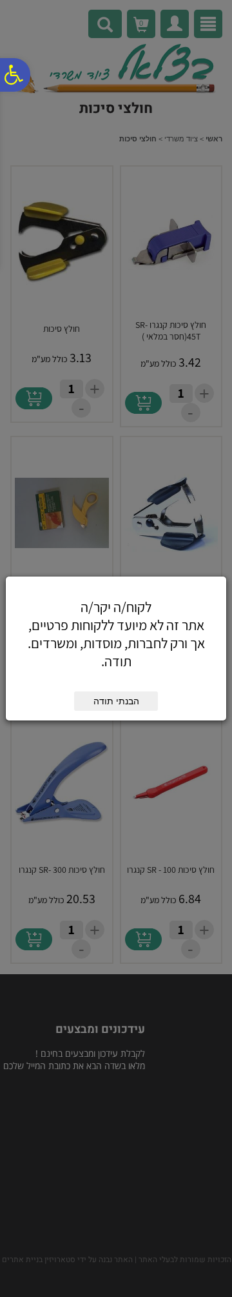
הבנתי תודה (116, 701)
